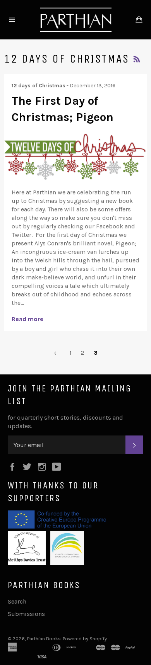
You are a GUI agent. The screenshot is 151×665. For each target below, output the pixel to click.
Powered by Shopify (85, 638)
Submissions (26, 613)
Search (17, 601)
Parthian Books (44, 638)
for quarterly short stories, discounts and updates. (65, 422)
